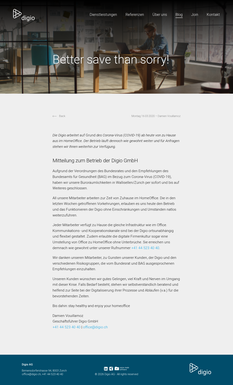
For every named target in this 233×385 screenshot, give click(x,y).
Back (62, 116)
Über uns (159, 14)
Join (194, 14)
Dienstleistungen (103, 14)
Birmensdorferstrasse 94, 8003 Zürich (44, 370)
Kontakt (213, 14)
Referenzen (135, 14)
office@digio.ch (95, 327)
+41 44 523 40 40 (145, 248)
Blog (179, 14)
